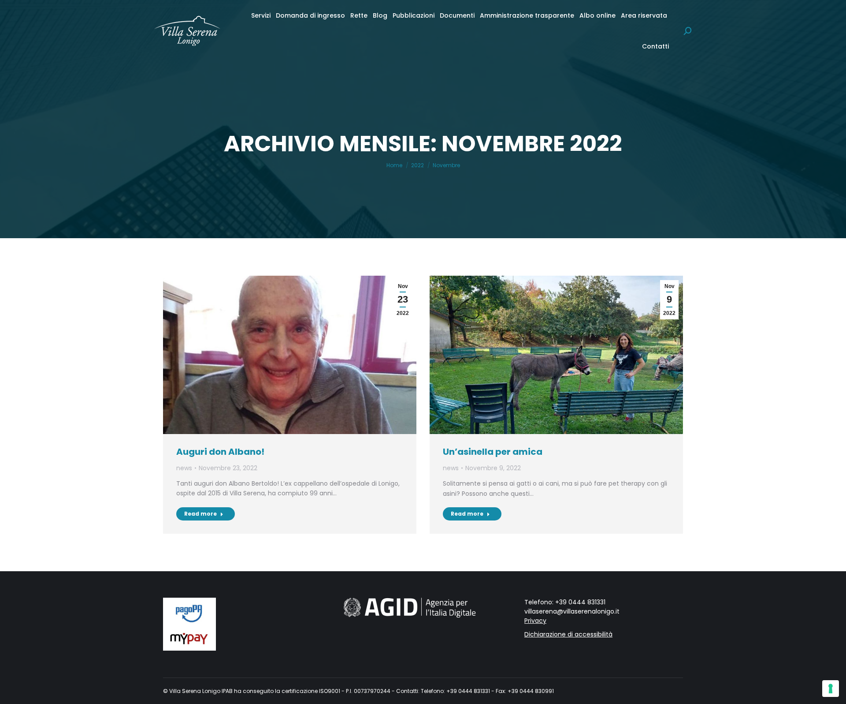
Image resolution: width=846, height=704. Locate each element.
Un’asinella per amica (492, 452)
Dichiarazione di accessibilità (568, 634)
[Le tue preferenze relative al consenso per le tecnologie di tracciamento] (830, 688)
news (184, 468)
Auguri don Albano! (220, 452)
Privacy (535, 620)
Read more (200, 513)
